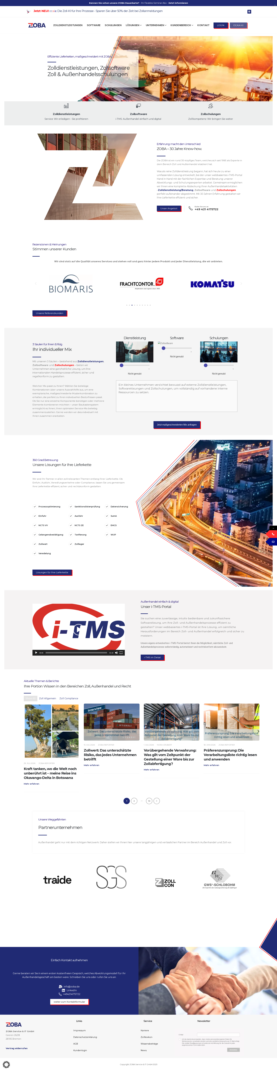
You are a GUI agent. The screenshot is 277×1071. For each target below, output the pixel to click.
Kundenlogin (80, 1050)
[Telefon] (273, 534)
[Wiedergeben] (36, 652)
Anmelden (233, 1050)
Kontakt (203, 25)
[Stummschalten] (116, 652)
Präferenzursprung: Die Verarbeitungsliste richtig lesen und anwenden (170, 754)
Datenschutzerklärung (85, 1037)
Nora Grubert (104, 745)
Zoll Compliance (68, 698)
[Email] (273, 542)
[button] (36, 283)
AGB (75, 1043)
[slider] (76, 652)
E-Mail (181, 1035)
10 (149, 801)
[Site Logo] (37, 25)
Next (157, 801)
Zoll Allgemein (47, 698)
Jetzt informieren (178, 3)
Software (94, 25)
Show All (31, 698)
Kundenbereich (181, 25)
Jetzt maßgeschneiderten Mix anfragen (177, 424)
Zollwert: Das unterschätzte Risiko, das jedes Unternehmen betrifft (50, 754)
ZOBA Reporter (46, 745)
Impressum (79, 1030)
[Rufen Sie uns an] (232, 722)
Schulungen (113, 25)
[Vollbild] (121, 652)
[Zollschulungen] (52, 722)
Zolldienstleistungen (68, 25)
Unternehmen (155, 25)
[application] (78, 630)
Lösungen (132, 25)
